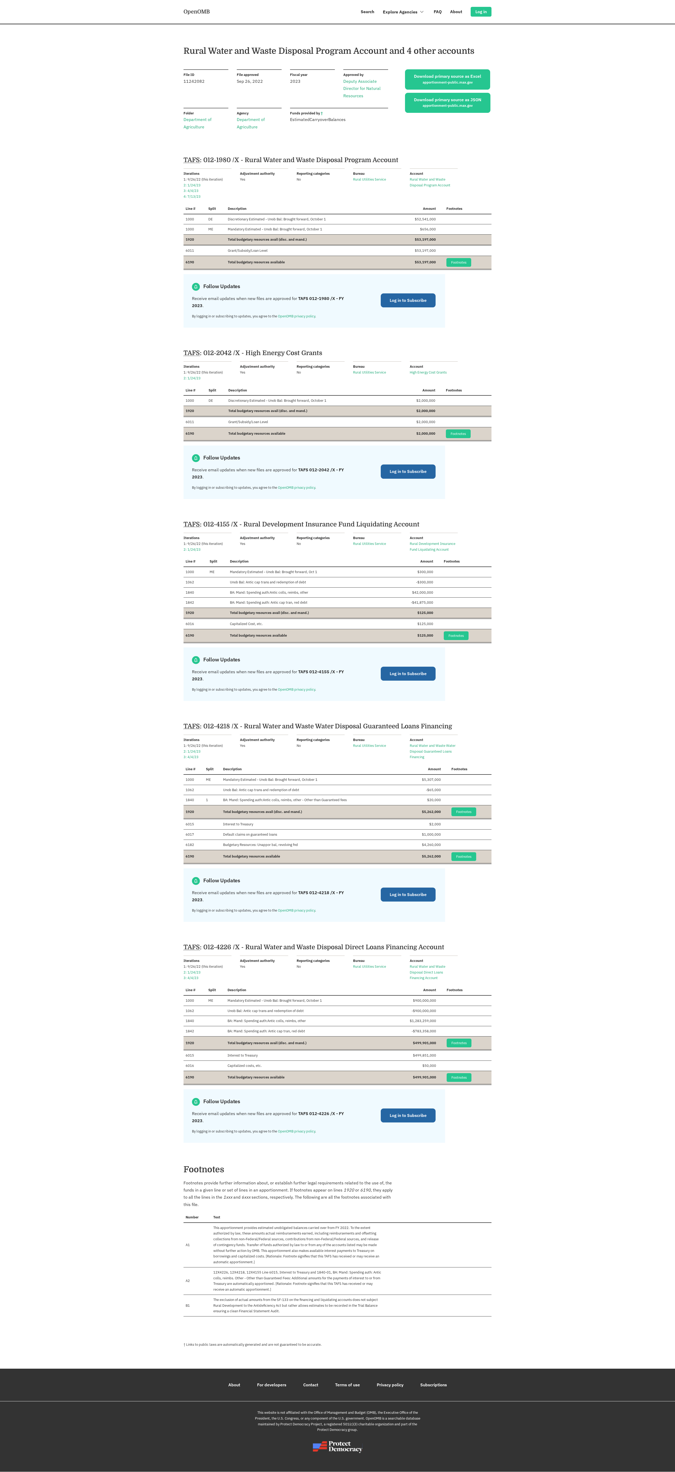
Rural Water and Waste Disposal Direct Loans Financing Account (427, 972)
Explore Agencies (400, 11)
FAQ (438, 11)
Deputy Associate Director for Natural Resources (361, 88)
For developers (271, 1384)
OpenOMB (197, 11)
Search (367, 11)
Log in (481, 11)
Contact (310, 1384)
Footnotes (458, 262)
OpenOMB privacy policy (296, 316)
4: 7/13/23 (192, 196)
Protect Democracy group (337, 1429)
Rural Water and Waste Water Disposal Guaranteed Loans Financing (433, 751)
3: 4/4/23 (191, 190)
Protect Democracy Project (301, 1424)
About (456, 11)
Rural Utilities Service (369, 179)
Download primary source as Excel (447, 79)
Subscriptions (433, 1384)
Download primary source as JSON (447, 102)
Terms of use (347, 1384)
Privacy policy (390, 1384)
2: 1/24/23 (192, 185)
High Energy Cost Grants (428, 372)
